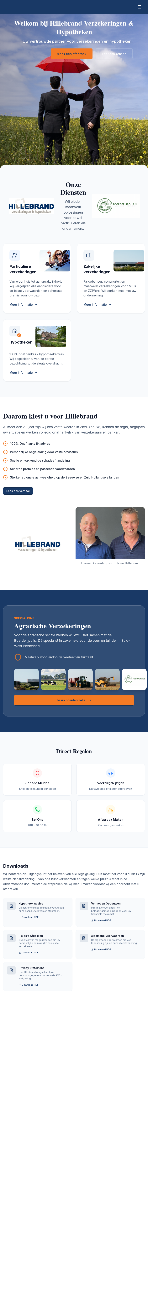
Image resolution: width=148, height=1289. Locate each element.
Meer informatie (21, 304)
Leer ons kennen (114, 54)
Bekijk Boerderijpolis (71, 700)
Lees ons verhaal (18, 491)
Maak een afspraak (71, 54)
